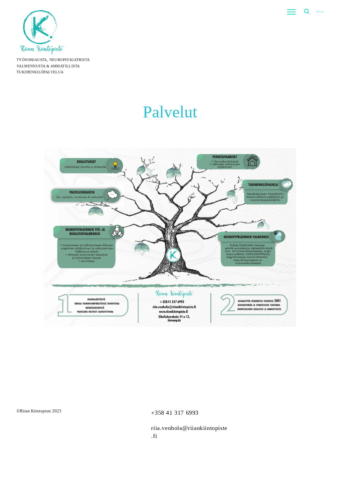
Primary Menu (291, 12)
